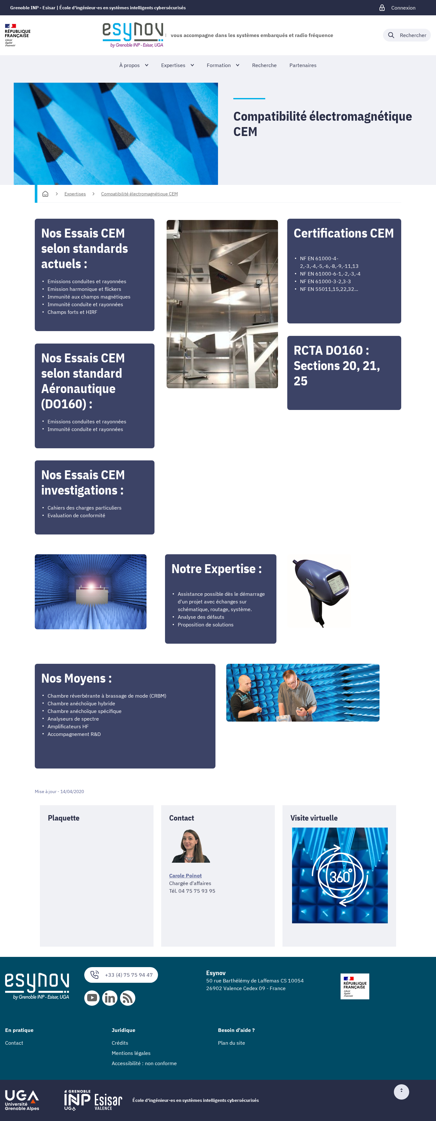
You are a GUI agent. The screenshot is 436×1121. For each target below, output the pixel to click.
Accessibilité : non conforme (144, 1063)
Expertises (75, 194)
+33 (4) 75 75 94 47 (129, 975)
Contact (14, 1043)
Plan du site (231, 1043)
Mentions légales (131, 1053)
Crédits (120, 1043)
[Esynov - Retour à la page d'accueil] (133, 35)
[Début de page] (404, 1092)
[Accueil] (45, 194)
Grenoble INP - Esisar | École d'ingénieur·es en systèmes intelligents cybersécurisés (98, 8)
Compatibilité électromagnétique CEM (139, 194)
